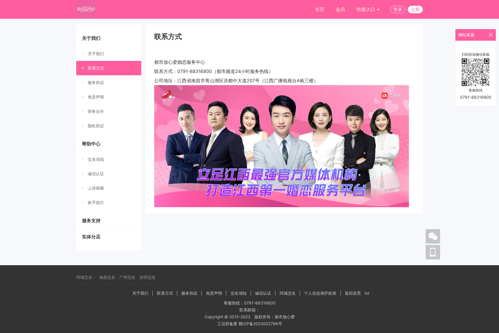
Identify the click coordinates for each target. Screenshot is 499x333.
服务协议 (96, 82)
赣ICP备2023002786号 (260, 323)
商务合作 (96, 111)
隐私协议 (96, 125)
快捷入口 (367, 9)
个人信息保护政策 (320, 293)
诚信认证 (96, 173)
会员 (340, 9)
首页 (319, 9)
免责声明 (96, 96)
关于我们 (96, 53)
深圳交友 (147, 277)
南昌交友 (107, 277)
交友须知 (96, 159)
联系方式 (96, 68)
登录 (397, 9)
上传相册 (96, 188)
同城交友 (288, 293)
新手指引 (96, 202)
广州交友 (127, 277)
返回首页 (353, 293)
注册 (415, 9)
